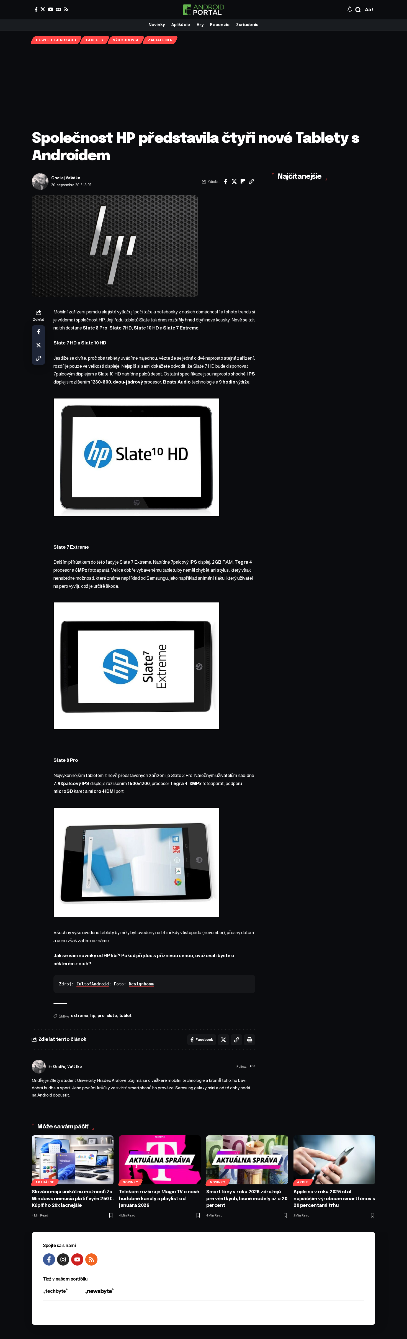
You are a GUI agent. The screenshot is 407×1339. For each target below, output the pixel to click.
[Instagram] (63, 1259)
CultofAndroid (92, 984)
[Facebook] (36, 9)
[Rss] (66, 9)
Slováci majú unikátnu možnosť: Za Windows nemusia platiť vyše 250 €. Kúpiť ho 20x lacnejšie (73, 1199)
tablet (125, 1016)
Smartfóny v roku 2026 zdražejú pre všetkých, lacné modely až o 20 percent (246, 1199)
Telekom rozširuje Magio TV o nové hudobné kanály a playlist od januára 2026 (159, 1199)
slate (112, 1016)
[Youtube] (77, 1259)
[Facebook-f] (49, 1259)
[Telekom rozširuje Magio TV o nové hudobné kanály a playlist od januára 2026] (160, 1159)
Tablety (94, 40)
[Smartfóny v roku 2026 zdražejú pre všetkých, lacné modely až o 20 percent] (247, 1159)
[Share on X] (234, 181)
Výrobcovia (126, 40)
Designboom (141, 984)
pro (101, 1016)
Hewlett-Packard (56, 40)
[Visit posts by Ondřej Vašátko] (40, 181)
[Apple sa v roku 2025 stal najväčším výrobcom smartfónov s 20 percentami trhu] (334, 1159)
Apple (302, 1182)
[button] (358, 9)
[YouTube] (51, 9)
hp (92, 1016)
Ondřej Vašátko (65, 178)
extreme (79, 1016)
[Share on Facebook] (226, 181)
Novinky (130, 1182)
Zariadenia (160, 40)
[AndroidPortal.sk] (203, 9)
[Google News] (59, 9)
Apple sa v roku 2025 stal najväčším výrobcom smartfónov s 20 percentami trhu (334, 1199)
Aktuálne (44, 1182)
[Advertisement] (203, 87)
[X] (43, 9)
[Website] (252, 1066)
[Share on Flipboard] (243, 181)
